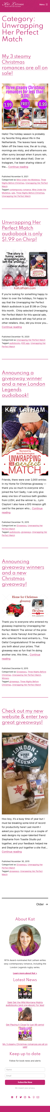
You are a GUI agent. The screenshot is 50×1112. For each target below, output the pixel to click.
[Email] (38, 1097)
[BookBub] (12, 1097)
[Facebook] (16, 1097)
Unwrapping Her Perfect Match (16, 196)
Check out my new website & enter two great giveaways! (25, 717)
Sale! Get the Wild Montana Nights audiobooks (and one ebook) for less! (25, 1003)
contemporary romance (20, 189)
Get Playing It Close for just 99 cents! (25, 1024)
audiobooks (14, 343)
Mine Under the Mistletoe (28, 180)
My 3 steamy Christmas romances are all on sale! (25, 1045)
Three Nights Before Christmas (30, 193)
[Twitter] (20, 1097)
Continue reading (18, 166)
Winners (5, 678)
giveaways (26, 532)
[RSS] (29, 1097)
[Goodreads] (33, 1097)
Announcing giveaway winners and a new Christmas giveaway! (23, 573)
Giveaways (22, 525)
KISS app (25, 343)
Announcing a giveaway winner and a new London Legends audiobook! (23, 384)
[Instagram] (25, 1097)
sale (13, 193)
